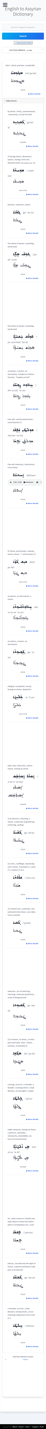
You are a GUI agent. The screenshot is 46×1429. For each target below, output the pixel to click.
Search (23, 36)
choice (25, 1359)
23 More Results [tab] (11, 101)
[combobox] (23, 28)
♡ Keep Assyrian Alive (23, 43)
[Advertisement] (23, 301)
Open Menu (5, 5)
